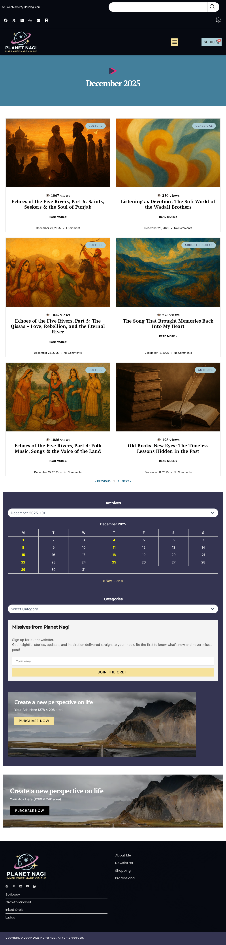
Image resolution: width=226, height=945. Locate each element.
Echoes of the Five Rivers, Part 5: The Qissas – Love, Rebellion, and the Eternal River (58, 323)
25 (114, 562)
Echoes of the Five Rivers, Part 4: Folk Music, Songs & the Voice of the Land (58, 445)
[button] (174, 42)
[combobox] (158, 7)
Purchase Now (34, 720)
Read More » (58, 216)
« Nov (107, 581)
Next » (127, 481)
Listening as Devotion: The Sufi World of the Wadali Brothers (168, 201)
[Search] (213, 7)
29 (23, 569)
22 (23, 562)
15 (23, 555)
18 (114, 555)
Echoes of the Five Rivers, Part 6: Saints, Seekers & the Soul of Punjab (57, 201)
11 (114, 547)
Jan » (119, 581)
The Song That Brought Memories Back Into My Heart (168, 320)
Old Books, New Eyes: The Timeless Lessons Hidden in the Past (168, 445)
